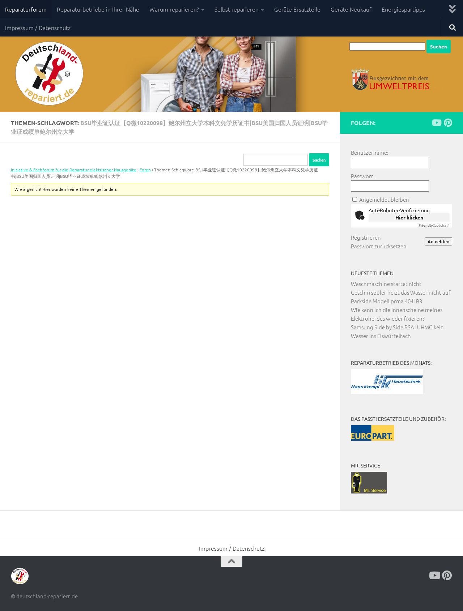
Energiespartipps (403, 9)
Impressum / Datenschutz (38, 27)
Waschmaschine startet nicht (386, 283)
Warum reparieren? (174, 9)
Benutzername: (369, 152)
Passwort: (363, 176)
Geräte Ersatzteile (297, 9)
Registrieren (366, 237)
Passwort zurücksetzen (379, 246)
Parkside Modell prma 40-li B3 (386, 301)
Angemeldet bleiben (384, 199)
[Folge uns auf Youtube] (436, 122)
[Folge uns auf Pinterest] (447, 122)
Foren (145, 169)
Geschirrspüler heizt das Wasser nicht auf (401, 292)
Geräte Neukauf (351, 9)
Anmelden (438, 241)
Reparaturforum (26, 9)
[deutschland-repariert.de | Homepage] (48, 74)
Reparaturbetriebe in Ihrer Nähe (98, 9)
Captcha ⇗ (434, 225)
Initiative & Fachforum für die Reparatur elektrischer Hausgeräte (73, 169)
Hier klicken (409, 217)
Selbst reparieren (236, 9)
